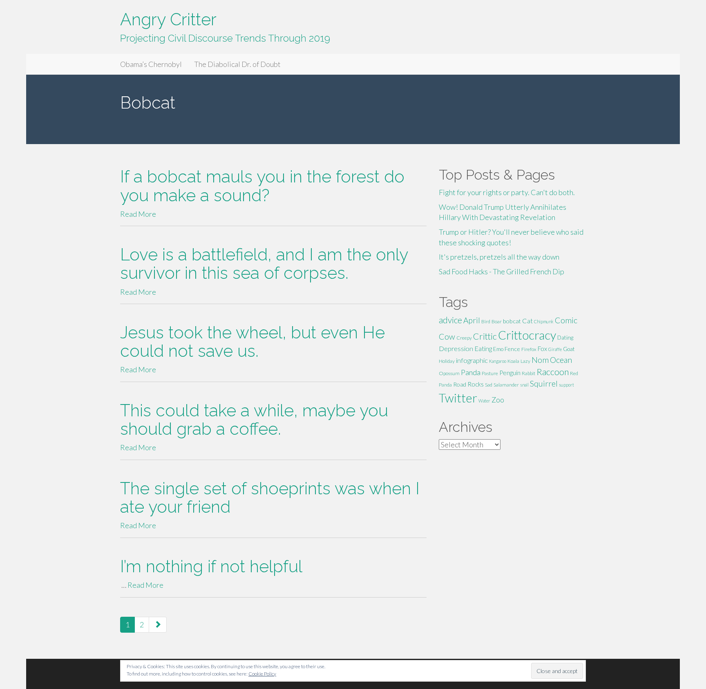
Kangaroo (497, 361)
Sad (488, 385)
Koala (513, 361)
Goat (569, 349)
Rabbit (528, 373)
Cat (527, 320)
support (566, 384)
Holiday (447, 361)
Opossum (449, 373)
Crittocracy (527, 335)
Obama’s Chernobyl (151, 64)
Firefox (528, 349)
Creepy (464, 338)
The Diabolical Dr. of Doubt (237, 64)
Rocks (475, 384)
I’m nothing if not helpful (211, 566)
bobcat (512, 321)
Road (459, 384)
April (471, 320)
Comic (566, 320)
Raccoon (552, 372)
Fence (512, 348)
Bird (485, 321)
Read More (138, 213)
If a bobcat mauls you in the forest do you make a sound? (262, 186)
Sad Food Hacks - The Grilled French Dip (501, 271)
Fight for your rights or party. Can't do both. (507, 192)
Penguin (510, 372)
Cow (447, 336)
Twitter (458, 398)
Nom (540, 360)
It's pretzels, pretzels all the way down (499, 256)
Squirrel (544, 383)
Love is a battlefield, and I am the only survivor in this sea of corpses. (264, 263)
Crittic (485, 336)
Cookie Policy (262, 674)
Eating (483, 348)
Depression (456, 348)
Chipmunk (544, 321)
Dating (565, 337)
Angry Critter (168, 19)
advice (450, 320)
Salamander (506, 385)
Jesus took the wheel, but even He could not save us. (252, 341)
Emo (498, 349)
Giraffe (555, 349)
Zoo (498, 399)
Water (484, 400)
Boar (497, 321)
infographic (472, 360)
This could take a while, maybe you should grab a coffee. (254, 419)
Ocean (561, 360)
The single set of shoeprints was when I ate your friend (270, 497)
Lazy (525, 361)
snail (524, 384)
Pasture (490, 373)
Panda (470, 372)
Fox (542, 348)
